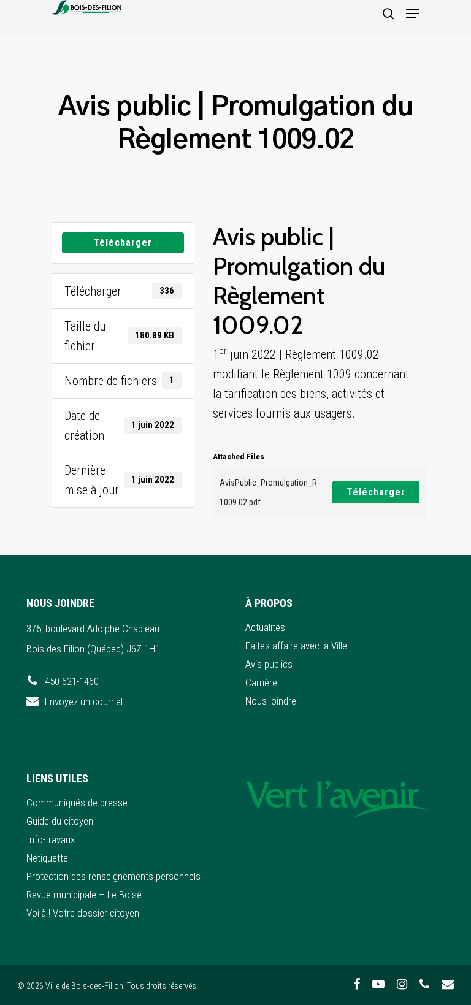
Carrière (261, 682)
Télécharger (122, 242)
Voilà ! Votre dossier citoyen (82, 913)
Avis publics (269, 664)
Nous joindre (270, 701)
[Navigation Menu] (412, 13)
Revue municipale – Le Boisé (84, 894)
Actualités (265, 627)
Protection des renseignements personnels (113, 876)
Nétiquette (47, 858)
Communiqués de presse (77, 803)
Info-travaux (50, 839)
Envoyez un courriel (84, 701)
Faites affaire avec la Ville (296, 646)
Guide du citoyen (59, 821)
